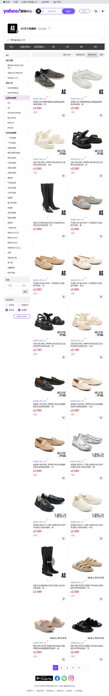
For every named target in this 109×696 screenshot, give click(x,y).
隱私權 (69, 690)
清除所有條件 (21, 316)
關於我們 (40, 690)
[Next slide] (65, 78)
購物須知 (50, 690)
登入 (85, 11)
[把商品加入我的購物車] (63, 115)
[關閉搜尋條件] (42, 11)
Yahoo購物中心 (17, 11)
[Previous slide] (33, 78)
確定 (25, 291)
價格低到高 (80, 54)
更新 (72, 686)
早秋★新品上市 (17, 39)
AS (53, 46)
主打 (11, 46)
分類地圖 (78, 690)
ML (81, 46)
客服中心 (30, 690)
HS (67, 46)
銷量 (101, 54)
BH (95, 46)
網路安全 (60, 690)
